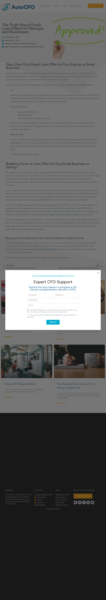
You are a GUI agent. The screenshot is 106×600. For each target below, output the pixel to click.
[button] (98, 273)
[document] (53, 300)
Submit (53, 322)
